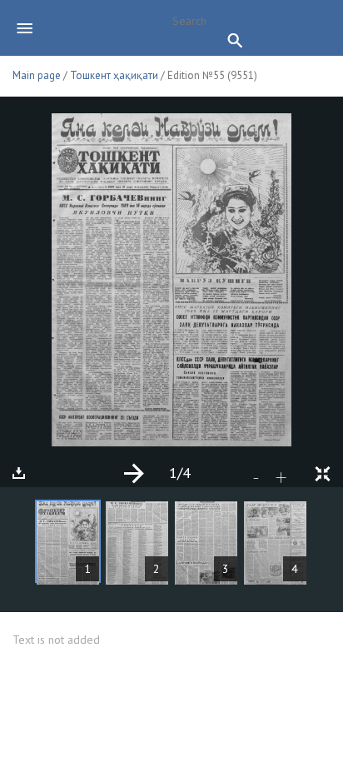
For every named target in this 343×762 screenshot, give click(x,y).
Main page (36, 75)
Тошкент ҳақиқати (114, 75)
